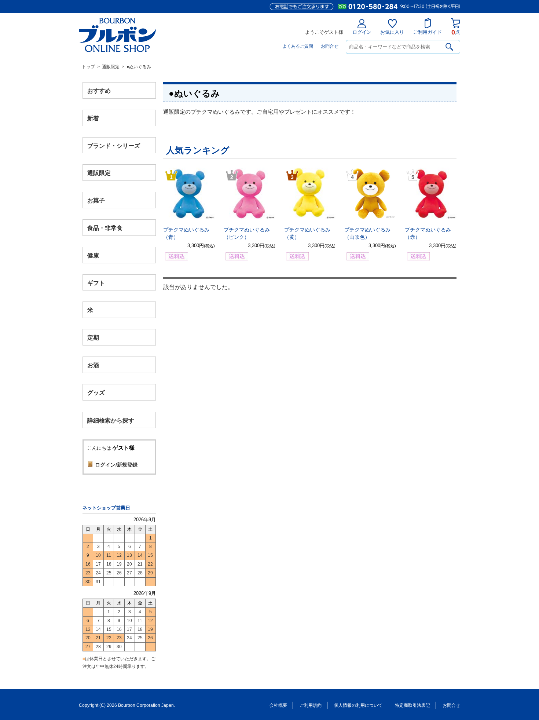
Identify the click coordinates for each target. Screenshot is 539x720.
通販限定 (111, 66)
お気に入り (392, 32)
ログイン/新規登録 (116, 465)
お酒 (93, 365)
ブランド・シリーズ (113, 145)
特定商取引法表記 (412, 705)
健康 (93, 255)
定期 (93, 338)
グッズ (96, 392)
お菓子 (96, 200)
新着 (93, 118)
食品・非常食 (104, 228)
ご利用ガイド (427, 32)
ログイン (361, 32)
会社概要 (278, 705)
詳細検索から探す (110, 420)
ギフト (96, 282)
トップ (88, 66)
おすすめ (99, 91)
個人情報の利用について (358, 705)
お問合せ (329, 46)
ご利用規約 (311, 705)
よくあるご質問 (297, 46)
